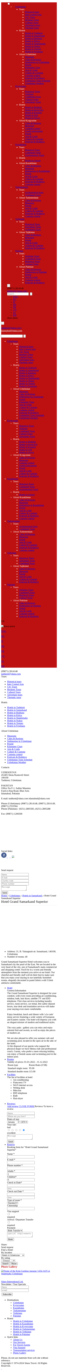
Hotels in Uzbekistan (23, 1321)
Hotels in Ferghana (34, 51)
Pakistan (19, 251)
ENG (15, 296)
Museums (29, 57)
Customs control (32, 75)
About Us (17, 1339)
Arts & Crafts (31, 70)
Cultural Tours (32, 22)
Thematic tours (32, 28)
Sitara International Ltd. (12, 1281)
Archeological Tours (34, 155)
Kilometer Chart (32, 67)
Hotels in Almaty (33, 160)
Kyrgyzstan (20, 86)
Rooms (10, 1059)
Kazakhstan (20, 144)
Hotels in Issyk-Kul (34, 110)
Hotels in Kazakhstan (23, 1324)
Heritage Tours (32, 20)
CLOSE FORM (27, 1106)
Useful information (34, 131)
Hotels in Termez (33, 49)
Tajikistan (19, 219)
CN (15, 310)
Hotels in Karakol (33, 112)
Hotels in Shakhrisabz (35, 43)
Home (4, 895)
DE (14, 304)
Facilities (11, 1074)
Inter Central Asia (33, 14)
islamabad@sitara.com (11, 330)
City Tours (30, 17)
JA (14, 312)
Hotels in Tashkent (34, 33)
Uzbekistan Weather (34, 83)
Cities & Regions (33, 59)
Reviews (11, 1103)
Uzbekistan (20, 6)
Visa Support (19, 1347)
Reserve (11, 1144)
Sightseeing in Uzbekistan (37, 62)
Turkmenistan (21, 187)
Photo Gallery (19, 1353)
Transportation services (24, 1350)
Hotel (9, 988)
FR (14, 307)
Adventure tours (32, 25)
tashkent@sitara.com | (17, 291)
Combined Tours (33, 97)
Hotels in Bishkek (33, 107)
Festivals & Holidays (35, 78)
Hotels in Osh (31, 115)
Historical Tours (32, 91)
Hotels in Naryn (32, 118)
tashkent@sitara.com (11, 674)
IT (14, 302)
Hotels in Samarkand (35, 36)
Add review (13, 1106)
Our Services (19, 1342)
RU (15, 299)
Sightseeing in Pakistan (36, 272)
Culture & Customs (34, 73)
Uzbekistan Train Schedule (37, 80)
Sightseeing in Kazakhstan (37, 171)
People (28, 65)
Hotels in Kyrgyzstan (23, 1326)
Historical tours (32, 12)
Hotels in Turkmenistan (24, 1329)
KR (15, 315)
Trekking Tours (32, 256)
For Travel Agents (21, 1345)
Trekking (29, 94)
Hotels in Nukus (32, 46)
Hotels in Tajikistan (22, 1331)
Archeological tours (34, 192)
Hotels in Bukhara (33, 38)
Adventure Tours (33, 102)
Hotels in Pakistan (21, 1334)
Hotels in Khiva (32, 41)
